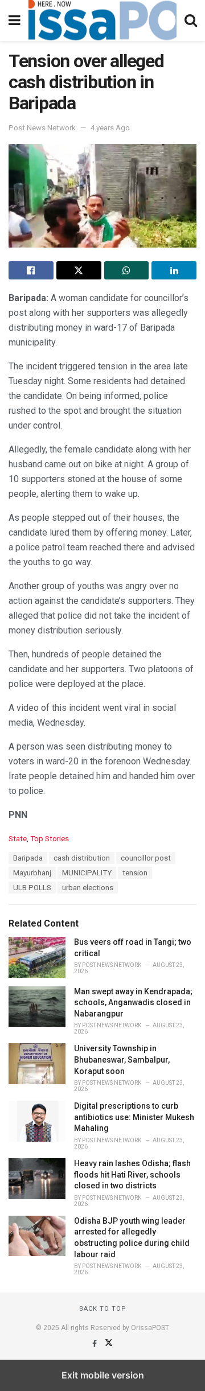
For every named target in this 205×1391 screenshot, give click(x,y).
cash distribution (82, 858)
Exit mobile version (103, 1375)
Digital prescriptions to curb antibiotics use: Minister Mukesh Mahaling (134, 1117)
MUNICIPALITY (87, 873)
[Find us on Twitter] (109, 1343)
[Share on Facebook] (31, 270)
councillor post (146, 858)
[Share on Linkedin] (173, 270)
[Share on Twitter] (78, 270)
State (18, 838)
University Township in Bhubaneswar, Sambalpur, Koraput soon (122, 1059)
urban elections (87, 887)
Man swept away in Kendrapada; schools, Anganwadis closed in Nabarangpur (133, 1002)
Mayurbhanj (32, 873)
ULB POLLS (32, 887)
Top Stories (49, 838)
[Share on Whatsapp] (126, 270)
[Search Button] (191, 20)
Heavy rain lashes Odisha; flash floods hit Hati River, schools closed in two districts (132, 1174)
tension (134, 873)
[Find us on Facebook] (95, 1343)
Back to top (102, 1308)
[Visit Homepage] (102, 20)
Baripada (28, 858)
